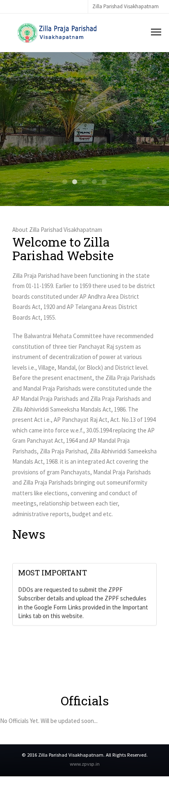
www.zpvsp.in (85, 763)
